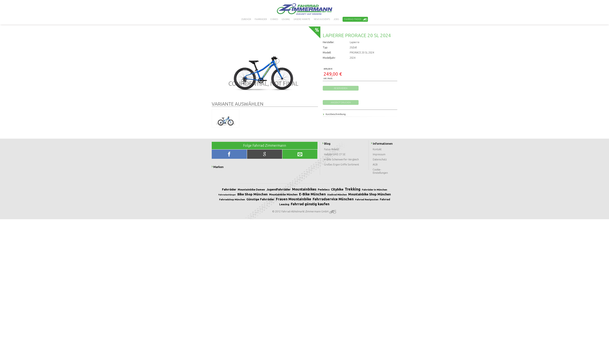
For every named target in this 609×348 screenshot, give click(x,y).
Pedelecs (324, 189)
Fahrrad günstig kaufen (310, 204)
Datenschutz (380, 159)
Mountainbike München (283, 194)
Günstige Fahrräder (260, 199)
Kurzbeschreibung (336, 114)
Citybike (337, 189)
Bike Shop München (252, 194)
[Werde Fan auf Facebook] (229, 155)
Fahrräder (229, 189)
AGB (375, 164)
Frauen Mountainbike (293, 199)
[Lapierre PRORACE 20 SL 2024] (263, 63)
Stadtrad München (337, 194)
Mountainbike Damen (251, 189)
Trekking (352, 189)
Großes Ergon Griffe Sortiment (341, 164)
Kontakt (377, 149)
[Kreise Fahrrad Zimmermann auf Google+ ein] (264, 155)
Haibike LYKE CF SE (334, 154)
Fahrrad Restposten (366, 199)
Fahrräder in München (374, 189)
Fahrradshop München (232, 199)
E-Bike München (312, 194)
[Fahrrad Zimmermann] (304, 9)
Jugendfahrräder (278, 189)
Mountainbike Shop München (369, 194)
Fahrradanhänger (227, 195)
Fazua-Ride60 (331, 149)
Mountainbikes (304, 189)
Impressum (379, 154)
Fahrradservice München (333, 199)
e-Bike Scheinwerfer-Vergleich (341, 159)
